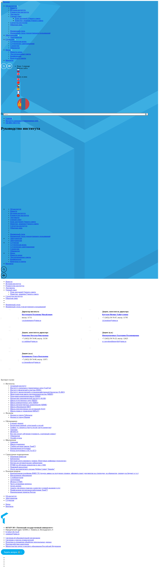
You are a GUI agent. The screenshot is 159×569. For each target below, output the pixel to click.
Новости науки (16, 52)
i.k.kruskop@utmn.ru (110, 320)
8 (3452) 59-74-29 (12, 532)
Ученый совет (15, 16)
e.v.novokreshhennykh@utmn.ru (114, 341)
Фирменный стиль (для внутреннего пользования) (30, 33)
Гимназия (14, 442)
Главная (9, 118)
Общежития (15, 436)
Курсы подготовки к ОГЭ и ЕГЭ (23, 451)
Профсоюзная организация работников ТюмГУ (29, 490)
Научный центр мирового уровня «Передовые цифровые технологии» (38, 461)
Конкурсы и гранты (18, 58)
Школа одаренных (17, 444)
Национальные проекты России (23, 492)
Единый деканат (16, 423)
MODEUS (14, 432)
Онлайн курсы (16, 438)
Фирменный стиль (17, 31)
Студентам (10, 39)
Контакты (9, 60)
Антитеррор (15, 480)
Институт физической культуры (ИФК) (25, 390)
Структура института (18, 23)
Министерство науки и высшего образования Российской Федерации (33, 546)
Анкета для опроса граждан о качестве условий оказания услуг (35, 488)
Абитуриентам (12, 35)
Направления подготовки (20, 448)
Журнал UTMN (16, 482)
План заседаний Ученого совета (27, 18)
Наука (8, 50)
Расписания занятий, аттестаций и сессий (26, 425)
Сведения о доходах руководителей (20, 540)
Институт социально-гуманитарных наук (22, 121)
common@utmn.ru (12, 534)
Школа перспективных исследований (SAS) (27, 409)
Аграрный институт (18, 386)
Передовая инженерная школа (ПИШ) (25, 396)
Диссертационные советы (20, 54)
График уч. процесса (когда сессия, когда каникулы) (30, 427)
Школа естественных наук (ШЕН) (23, 400)
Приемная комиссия (18, 457)
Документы (14, 14)
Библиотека (15, 459)
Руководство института (19, 12)
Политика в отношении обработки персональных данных (29, 542)
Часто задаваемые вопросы (21, 484)
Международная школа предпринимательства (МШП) (31, 394)
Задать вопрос (15, 486)
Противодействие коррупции (17, 544)
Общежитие (15, 48)
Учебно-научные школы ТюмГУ (23, 446)
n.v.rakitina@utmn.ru (29, 341)
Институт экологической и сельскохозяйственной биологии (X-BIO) (37, 392)
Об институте (11, 6)
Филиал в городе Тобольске (21, 415)
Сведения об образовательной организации (23, 538)
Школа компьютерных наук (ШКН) (24, 403)
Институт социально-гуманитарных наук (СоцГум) (30, 388)
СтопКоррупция (16, 477)
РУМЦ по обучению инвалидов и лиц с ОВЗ (28, 465)
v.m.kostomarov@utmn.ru (31, 320)
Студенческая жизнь (18, 41)
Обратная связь (16, 25)
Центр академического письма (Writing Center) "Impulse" (32, 469)
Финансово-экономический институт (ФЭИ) (28, 398)
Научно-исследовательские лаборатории (26, 463)
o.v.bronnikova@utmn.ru (31, 362)
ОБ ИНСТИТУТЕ (13, 123)
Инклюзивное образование (21, 475)
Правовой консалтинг (19, 467)
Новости (13, 8)
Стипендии (14, 46)
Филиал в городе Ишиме (20, 417)
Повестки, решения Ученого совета (29, 21)
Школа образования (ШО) (20, 407)
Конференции (15, 56)
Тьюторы (13, 430)
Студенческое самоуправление (22, 44)
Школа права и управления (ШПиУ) (24, 411)
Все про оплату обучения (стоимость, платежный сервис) (33, 434)
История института (18, 10)
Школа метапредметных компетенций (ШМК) (28, 405)
